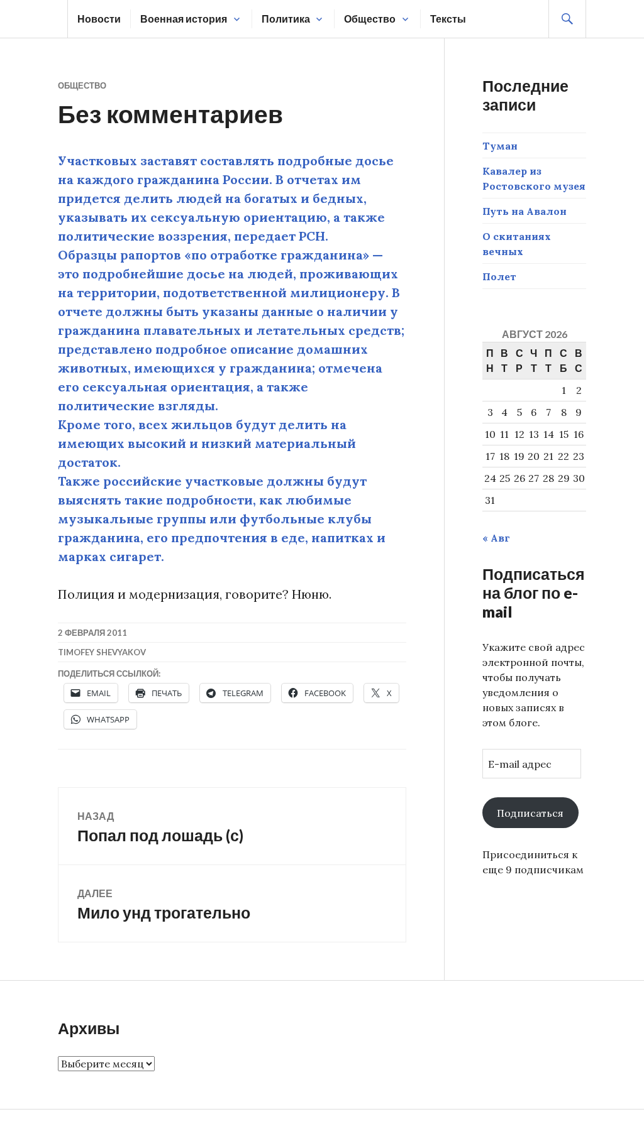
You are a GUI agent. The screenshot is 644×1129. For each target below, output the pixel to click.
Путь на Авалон (524, 211)
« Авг (496, 538)
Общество (370, 19)
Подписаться (530, 813)
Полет (499, 276)
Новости (99, 19)
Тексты (448, 19)
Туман (500, 145)
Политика (286, 19)
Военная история (183, 19)
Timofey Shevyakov (102, 652)
